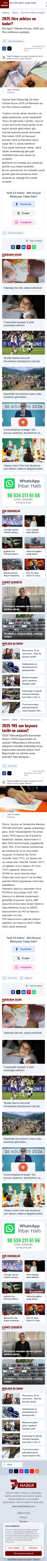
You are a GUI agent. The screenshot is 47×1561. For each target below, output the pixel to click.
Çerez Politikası (14, 1548)
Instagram (25, 222)
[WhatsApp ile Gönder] (34, 247)
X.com (25, 213)
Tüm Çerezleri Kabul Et (23, 1553)
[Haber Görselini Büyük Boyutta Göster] (23, 74)
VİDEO (9, 1465)
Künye (23, 1517)
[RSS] (37, 1471)
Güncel (15, 13)
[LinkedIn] (27, 1471)
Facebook (25, 204)
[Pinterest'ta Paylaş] (29, 247)
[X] (16, 1471)
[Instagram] (21, 1471)
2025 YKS (12, 766)
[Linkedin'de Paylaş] (23, 247)
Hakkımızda (23, 1513)
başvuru (28, 978)
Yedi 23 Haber (13, 91)
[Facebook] (11, 1471)
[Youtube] (32, 1471)
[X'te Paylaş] (9, 48)
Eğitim (15, 720)
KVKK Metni (32, 1548)
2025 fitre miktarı (15, 41)
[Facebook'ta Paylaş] (4, 48)
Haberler (6, 13)
